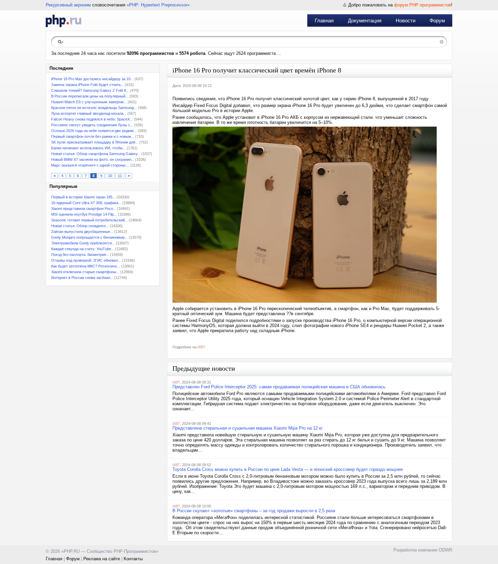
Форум (437, 20)
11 (120, 176)
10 (110, 176)
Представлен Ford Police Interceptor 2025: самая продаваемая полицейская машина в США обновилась (279, 386)
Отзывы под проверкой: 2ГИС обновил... (86, 260)
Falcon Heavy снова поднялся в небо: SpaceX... (92, 119)
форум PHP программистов (422, 4)
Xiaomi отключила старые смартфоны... (85, 272)
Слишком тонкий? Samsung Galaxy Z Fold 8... (90, 90)
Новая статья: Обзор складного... (80, 226)
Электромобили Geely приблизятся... (83, 243)
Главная (324, 20)
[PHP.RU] (63, 20)
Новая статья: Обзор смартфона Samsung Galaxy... (95, 154)
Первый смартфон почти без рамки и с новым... (92, 136)
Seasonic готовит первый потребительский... (89, 220)
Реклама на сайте (101, 558)
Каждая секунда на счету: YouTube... (82, 249)
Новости (405, 20)
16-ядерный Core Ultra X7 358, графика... (86, 203)
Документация (364, 20)
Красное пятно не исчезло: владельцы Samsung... (94, 108)
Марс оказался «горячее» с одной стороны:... (90, 165)
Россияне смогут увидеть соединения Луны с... (92, 125)
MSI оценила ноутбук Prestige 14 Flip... (84, 214)
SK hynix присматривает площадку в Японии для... (94, 142)
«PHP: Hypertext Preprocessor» (158, 4)
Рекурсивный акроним (68, 4)
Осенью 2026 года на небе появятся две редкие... (94, 131)
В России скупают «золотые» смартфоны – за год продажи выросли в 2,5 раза (253, 510)
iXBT (201, 347)
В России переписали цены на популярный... (89, 96)
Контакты (133, 558)
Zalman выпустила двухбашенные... (82, 232)
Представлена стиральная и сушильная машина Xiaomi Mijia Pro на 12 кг (247, 428)
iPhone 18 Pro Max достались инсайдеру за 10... (92, 79)
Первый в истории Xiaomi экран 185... (83, 197)
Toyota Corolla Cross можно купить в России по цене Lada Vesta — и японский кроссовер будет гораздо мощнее (287, 469)
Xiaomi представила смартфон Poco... (83, 209)
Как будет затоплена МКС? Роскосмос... (85, 266)
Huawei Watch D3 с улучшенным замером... (89, 102)
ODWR (445, 549)
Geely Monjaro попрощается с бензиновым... (89, 237)
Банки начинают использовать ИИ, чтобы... (88, 148)
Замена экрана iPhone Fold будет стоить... (87, 85)
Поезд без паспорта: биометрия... (80, 255)
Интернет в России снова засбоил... (82, 278)
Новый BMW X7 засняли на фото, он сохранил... (92, 159)
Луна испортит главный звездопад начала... (88, 113)
